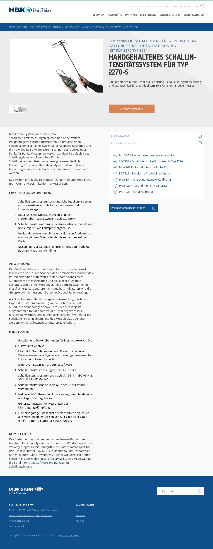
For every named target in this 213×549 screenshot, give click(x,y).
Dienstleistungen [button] (120, 135)
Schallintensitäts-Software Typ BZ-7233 (39, 462)
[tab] (156, 135)
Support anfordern (18, 526)
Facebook (80, 515)
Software (131, 14)
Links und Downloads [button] (123, 143)
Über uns (136, 6)
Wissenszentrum (194, 14)
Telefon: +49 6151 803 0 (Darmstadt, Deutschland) (33, 510)
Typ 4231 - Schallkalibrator (136, 191)
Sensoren (98, 14)
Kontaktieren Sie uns (19, 520)
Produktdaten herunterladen (128, 208)
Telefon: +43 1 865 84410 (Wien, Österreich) (30, 515)
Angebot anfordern (131, 109)
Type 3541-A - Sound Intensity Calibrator (145, 179)
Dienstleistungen (170, 14)
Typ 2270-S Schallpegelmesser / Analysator (147, 155)
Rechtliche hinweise (69, 535)
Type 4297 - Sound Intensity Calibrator (144, 185)
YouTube (80, 520)
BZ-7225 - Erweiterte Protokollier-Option (145, 173)
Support (158, 6)
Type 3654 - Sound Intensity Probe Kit (143, 167)
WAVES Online (171, 6)
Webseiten (185, 6)
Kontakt (147, 6)
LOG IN (195, 6)
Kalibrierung (148, 14)
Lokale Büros (167, 491)
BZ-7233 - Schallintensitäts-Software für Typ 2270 (151, 161)
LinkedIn (80, 510)
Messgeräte (114, 14)
